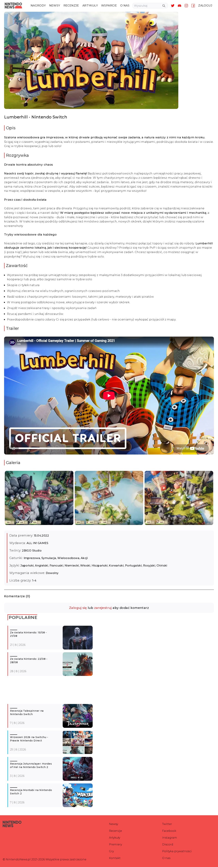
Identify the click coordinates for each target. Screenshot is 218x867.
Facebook (169, 830)
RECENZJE (71, 5)
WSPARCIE (109, 5)
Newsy (113, 824)
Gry (111, 851)
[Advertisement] (109, 691)
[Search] (163, 5)
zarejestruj (103, 608)
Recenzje (115, 830)
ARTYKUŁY (90, 5)
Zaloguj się (78, 608)
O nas (166, 858)
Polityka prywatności (177, 851)
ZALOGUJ (205, 5)
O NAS (124, 5)
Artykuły (114, 837)
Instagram (169, 837)
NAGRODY (38, 5)
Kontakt (115, 858)
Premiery (115, 844)
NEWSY (54, 5)
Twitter (167, 824)
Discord (167, 844)
